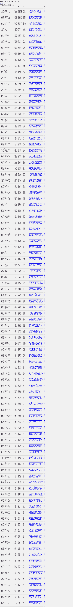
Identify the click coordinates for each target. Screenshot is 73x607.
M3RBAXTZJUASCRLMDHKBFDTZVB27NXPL (35, 433)
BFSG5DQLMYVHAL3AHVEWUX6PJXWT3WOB (35, 549)
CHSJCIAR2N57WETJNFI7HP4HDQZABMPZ (35, 518)
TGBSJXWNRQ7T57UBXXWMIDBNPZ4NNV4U (35, 89)
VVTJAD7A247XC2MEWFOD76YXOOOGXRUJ (35, 542)
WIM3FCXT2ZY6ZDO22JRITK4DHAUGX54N (35, 532)
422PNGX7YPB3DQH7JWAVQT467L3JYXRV (35, 595)
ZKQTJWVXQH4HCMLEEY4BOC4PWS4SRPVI (35, 405)
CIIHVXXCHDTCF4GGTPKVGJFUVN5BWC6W (35, 393)
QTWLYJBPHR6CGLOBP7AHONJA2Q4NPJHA (35, 130)
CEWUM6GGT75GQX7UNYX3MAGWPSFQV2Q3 (36, 416)
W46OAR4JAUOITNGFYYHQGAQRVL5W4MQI (35, 37)
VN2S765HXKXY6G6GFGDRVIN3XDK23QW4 (35, 247)
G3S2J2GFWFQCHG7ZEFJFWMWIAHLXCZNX (35, 179)
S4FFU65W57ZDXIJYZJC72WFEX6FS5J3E (35, 519)
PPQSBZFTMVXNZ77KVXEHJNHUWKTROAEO (35, 562)
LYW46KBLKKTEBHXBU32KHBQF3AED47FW (35, 525)
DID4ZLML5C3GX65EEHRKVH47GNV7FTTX (35, 242)
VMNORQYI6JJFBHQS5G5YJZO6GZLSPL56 (35, 596)
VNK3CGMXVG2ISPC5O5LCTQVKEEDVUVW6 (35, 206)
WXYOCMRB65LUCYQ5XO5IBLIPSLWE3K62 (35, 427)
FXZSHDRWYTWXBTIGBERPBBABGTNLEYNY (35, 366)
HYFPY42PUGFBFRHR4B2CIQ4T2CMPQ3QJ (35, 152)
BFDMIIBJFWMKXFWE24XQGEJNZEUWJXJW (35, 167)
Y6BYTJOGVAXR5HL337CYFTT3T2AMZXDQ (35, 240)
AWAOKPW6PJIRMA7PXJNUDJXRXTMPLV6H (35, 507)
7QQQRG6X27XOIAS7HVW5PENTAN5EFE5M (35, 444)
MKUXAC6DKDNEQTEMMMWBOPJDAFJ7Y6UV (35, 495)
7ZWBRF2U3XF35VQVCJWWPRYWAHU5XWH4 (35, 369)
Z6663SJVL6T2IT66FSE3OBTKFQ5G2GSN (35, 305)
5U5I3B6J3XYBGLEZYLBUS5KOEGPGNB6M (35, 29)
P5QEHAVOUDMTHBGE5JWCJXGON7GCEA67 (35, 554)
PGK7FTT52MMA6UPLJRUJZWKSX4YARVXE (35, 121)
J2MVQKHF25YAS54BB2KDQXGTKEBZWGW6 (35, 584)
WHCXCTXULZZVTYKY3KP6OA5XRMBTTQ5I (35, 508)
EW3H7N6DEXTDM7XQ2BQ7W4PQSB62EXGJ (35, 259)
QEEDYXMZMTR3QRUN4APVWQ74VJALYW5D (35, 241)
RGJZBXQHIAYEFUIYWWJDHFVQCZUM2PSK (35, 375)
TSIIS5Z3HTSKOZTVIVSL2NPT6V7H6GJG (35, 566)
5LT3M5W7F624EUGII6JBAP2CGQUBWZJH (35, 294)
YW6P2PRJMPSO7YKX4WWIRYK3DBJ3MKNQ (35, 342)
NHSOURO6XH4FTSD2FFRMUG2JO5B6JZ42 (35, 174)
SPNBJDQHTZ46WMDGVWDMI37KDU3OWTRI (35, 156)
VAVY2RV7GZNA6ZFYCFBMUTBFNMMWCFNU (35, 17)
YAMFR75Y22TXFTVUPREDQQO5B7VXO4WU (35, 7)
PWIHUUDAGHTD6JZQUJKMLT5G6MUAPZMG (35, 512)
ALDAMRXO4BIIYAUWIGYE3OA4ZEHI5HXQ (35, 67)
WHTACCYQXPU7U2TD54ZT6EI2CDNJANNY (35, 154)
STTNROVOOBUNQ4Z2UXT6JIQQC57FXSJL (35, 218)
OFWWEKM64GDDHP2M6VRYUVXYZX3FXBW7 (36, 462)
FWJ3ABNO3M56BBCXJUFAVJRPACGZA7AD (35, 592)
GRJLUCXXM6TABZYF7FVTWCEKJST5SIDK (35, 136)
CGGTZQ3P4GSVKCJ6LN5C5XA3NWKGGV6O (35, 182)
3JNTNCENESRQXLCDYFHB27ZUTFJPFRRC (35, 184)
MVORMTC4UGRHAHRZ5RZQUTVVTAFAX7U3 (35, 488)
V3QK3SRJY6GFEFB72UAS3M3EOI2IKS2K (35, 36)
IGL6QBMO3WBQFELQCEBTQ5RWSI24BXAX (35, 398)
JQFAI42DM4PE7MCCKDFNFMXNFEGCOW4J (35, 83)
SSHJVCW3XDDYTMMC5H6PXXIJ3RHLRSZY (35, 186)
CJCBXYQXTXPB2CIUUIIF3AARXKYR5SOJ (35, 252)
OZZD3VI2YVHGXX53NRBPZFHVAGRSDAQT (35, 302)
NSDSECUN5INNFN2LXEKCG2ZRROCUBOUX (35, 409)
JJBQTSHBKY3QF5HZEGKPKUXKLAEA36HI (35, 227)
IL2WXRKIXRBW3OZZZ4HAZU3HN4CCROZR (35, 368)
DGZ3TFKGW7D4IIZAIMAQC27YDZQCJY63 (35, 253)
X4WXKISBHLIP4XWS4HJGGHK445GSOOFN (35, 480)
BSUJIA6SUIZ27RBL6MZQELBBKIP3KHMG (35, 287)
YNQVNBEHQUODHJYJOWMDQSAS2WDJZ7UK (35, 55)
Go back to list (2, 3)
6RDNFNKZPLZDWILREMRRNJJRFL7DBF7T (35, 555)
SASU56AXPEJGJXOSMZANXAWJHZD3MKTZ (35, 434)
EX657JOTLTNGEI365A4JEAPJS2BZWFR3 (35, 211)
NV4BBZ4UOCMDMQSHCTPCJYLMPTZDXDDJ (35, 120)
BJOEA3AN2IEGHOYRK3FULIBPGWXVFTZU (35, 435)
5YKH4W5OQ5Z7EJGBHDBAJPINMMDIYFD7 (35, 446)
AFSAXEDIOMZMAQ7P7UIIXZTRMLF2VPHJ (35, 97)
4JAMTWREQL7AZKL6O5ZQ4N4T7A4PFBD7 (35, 482)
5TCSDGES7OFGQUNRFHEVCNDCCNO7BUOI (35, 483)
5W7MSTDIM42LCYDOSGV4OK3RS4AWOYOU (35, 496)
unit (44, 7)
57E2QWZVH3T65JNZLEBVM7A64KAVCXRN (35, 181)
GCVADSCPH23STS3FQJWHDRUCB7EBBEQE (35, 24)
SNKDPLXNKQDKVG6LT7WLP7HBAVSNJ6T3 (35, 205)
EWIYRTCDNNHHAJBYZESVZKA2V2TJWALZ (35, 126)
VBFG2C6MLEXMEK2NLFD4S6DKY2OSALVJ (35, 445)
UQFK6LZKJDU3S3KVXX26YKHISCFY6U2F (35, 270)
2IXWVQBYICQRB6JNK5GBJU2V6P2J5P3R (35, 417)
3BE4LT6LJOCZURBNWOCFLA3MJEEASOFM (35, 236)
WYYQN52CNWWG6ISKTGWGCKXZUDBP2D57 (35, 94)
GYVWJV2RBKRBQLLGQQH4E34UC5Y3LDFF (35, 493)
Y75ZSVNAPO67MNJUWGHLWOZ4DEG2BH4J (35, 264)
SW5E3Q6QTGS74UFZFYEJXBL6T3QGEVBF (35, 463)
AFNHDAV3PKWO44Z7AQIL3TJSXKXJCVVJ (35, 339)
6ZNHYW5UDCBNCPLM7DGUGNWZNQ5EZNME (36, 283)
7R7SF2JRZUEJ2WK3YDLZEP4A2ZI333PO (35, 107)
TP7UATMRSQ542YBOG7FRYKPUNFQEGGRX (35, 288)
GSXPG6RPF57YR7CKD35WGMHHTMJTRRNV (35, 585)
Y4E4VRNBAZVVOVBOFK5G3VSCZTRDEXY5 (35, 498)
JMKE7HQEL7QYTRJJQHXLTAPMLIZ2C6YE (35, 188)
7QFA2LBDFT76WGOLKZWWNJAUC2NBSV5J (35, 31)
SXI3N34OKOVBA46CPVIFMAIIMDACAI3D (35, 381)
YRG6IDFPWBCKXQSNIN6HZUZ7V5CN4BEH (35, 487)
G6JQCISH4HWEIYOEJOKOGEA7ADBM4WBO (35, 200)
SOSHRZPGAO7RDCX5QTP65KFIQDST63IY (35, 72)
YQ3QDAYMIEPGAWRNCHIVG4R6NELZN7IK (35, 251)
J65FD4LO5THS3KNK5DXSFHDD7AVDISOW (35, 453)
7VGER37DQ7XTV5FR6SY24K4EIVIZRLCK (35, 41)
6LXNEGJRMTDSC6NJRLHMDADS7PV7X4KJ (35, 229)
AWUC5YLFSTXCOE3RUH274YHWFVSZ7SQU (35, 40)
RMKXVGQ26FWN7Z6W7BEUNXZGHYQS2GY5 (35, 397)
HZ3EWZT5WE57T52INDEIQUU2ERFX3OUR (35, 429)
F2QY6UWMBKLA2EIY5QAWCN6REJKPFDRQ (35, 470)
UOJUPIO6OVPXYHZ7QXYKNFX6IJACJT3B (35, 142)
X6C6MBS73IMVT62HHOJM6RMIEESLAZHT (35, 580)
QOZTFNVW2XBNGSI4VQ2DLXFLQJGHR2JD (35, 350)
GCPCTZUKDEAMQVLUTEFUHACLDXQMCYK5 (35, 344)
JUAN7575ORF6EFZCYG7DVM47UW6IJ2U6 (35, 169)
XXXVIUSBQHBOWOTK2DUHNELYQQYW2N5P (35, 337)
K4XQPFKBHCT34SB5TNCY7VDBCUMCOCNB (35, 65)
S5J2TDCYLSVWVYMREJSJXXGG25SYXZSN (35, 505)
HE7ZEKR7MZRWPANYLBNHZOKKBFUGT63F (35, 529)
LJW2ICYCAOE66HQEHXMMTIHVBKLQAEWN (35, 282)
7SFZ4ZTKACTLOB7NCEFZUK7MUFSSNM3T (35, 367)
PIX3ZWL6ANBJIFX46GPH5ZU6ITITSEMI (35, 266)
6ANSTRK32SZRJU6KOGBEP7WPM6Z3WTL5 (35, 415)
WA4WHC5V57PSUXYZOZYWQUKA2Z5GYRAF (35, 471)
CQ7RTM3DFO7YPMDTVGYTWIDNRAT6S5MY (35, 34)
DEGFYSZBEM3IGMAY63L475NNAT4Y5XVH (35, 139)
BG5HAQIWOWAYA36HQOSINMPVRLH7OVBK (35, 168)
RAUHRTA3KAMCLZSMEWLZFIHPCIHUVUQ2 (35, 90)
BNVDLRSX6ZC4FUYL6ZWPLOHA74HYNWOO (35, 530)
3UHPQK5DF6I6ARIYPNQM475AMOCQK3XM (35, 547)
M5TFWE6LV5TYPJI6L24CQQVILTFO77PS (35, 469)
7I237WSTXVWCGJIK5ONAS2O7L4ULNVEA (35, 392)
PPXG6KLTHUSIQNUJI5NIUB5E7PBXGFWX (35, 53)
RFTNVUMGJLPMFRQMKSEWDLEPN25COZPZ (35, 70)
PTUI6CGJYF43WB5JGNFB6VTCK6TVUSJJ (35, 578)
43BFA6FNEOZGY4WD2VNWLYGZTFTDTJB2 (35, 451)
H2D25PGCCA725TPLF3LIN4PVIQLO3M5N (35, 271)
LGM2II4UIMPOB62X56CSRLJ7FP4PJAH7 (35, 324)
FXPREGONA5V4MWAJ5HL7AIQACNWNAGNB (35, 109)
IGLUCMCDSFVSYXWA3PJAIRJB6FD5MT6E (35, 85)
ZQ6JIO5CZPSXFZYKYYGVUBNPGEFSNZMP (35, 265)
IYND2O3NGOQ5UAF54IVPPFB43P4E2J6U (35, 320)
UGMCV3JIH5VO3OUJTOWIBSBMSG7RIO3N (35, 420)
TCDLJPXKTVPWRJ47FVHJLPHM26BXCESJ (35, 11)
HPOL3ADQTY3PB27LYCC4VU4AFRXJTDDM (35, 91)
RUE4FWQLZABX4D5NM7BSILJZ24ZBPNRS (35, 42)
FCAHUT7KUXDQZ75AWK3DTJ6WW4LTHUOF (35, 317)
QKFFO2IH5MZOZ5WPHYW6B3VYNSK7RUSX (35, 254)
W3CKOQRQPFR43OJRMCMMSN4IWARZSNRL (35, 172)
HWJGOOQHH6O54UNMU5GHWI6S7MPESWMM (36, 501)
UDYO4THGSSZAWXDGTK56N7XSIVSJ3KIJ (35, 185)
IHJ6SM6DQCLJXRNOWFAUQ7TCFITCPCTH (35, 603)
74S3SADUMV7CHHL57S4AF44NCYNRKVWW (35, 66)
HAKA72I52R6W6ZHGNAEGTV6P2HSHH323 (35, 372)
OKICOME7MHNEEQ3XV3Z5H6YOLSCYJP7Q (35, 452)
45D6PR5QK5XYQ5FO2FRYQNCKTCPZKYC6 (35, 535)
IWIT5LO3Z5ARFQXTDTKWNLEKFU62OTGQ (35, 13)
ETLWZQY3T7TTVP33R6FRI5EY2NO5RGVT (35, 170)
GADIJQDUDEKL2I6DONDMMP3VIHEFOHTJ (35, 306)
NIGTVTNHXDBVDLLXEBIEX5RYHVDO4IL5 (35, 164)
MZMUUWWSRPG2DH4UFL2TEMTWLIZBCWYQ (36, 411)
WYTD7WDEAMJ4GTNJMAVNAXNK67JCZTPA (35, 577)
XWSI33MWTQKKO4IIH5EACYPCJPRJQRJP (35, 355)
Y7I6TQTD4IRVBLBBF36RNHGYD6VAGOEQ (35, 300)
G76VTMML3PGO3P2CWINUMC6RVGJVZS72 (35, 441)
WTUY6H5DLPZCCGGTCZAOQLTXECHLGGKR (35, 414)
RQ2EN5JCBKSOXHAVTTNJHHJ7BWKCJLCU (35, 234)
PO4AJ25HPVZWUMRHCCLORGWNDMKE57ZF (36, 58)
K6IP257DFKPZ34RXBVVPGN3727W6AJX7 (35, 146)
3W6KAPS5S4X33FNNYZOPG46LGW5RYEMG (35, 524)
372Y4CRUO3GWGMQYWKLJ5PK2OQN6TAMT (35, 103)
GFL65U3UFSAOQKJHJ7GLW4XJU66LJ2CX (35, 22)
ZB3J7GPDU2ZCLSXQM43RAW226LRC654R (35, 30)
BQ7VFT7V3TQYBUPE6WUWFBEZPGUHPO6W (35, 511)
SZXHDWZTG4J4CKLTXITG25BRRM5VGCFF (35, 18)
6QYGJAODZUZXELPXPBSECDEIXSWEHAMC (35, 459)
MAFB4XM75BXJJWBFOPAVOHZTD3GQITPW (35, 47)
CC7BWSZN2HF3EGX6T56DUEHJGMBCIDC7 (35, 204)
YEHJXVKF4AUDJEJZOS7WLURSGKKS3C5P (35, 144)
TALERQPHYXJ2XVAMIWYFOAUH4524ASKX (35, 209)
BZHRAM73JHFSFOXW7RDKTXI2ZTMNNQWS (35, 604)
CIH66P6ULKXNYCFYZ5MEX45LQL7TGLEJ (35, 54)
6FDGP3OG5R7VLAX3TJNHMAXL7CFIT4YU (35, 543)
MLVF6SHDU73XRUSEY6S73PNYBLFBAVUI (35, 148)
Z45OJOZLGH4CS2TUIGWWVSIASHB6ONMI (35, 284)
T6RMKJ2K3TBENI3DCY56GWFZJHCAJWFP (35, 295)
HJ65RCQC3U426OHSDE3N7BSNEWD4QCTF (35, 402)
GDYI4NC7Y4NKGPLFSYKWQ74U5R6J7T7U (35, 506)
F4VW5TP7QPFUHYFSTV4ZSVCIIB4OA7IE (35, 323)
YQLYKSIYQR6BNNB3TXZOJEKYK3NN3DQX (35, 311)
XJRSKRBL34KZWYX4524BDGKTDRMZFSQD (35, 361)
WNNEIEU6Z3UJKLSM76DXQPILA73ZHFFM (35, 348)
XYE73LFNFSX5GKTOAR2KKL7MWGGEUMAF (35, 573)
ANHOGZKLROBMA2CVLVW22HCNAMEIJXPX (35, 410)
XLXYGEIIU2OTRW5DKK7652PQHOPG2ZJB (35, 438)
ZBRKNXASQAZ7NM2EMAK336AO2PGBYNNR (35, 378)
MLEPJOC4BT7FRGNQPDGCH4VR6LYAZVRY (35, 458)
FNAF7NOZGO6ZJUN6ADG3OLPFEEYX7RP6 (35, 450)
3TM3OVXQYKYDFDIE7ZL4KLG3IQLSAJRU (35, 428)
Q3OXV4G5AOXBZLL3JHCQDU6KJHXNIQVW (35, 374)
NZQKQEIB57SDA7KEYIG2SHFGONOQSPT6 (35, 426)
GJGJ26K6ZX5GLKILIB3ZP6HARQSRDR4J (35, 556)
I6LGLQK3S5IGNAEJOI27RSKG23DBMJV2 (35, 486)
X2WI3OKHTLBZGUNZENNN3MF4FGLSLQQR (35, 194)
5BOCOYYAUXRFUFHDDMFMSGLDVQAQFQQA (36, 373)
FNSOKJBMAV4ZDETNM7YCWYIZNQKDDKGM (35, 423)
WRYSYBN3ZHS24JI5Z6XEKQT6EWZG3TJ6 (35, 212)
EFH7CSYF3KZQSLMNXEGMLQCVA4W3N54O (35, 553)
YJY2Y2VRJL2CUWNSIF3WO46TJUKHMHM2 (35, 269)
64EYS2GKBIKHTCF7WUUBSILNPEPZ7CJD (35, 591)
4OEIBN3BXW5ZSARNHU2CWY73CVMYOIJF (35, 217)
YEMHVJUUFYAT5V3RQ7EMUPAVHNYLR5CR (35, 522)
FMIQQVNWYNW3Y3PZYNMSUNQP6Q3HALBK (36, 235)
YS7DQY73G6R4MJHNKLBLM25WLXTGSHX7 (35, 362)
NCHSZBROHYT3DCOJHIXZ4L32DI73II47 (35, 257)
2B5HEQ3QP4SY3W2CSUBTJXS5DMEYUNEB (35, 356)
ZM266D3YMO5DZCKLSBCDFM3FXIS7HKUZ (35, 457)
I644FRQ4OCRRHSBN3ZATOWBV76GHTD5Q (35, 64)
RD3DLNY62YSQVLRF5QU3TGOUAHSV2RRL (35, 149)
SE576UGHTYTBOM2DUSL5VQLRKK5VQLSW (35, 79)
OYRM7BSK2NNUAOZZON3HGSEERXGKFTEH (35, 46)
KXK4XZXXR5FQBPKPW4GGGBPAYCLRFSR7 (35, 158)
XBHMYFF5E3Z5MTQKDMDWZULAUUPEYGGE (36, 571)
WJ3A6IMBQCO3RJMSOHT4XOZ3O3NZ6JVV (35, 114)
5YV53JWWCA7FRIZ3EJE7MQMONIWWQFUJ (35, 331)
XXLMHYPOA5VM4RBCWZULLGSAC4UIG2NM (35, 567)
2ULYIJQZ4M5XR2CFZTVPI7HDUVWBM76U (35, 260)
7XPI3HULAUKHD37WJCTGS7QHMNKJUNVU (35, 293)
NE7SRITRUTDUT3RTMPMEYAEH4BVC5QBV (35, 192)
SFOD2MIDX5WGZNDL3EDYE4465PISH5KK (35, 119)
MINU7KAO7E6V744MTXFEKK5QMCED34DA (35, 9)
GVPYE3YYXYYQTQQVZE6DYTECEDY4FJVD (35, 326)
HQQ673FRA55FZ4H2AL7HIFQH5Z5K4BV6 (35, 318)
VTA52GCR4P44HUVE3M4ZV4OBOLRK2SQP (35, 550)
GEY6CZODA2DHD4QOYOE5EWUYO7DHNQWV (36, 275)
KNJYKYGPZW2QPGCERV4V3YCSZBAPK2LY (35, 357)
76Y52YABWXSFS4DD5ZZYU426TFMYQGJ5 (35, 385)
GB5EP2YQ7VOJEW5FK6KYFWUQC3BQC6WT (35, 313)
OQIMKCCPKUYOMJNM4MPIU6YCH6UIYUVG (35, 349)
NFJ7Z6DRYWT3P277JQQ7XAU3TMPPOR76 (35, 408)
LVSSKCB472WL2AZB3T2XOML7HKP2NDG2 (35, 494)
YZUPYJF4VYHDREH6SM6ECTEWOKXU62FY (35, 163)
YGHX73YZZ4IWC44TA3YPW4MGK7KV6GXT (35, 338)
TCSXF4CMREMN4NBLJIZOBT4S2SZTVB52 (35, 23)
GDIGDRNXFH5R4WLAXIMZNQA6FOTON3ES (35, 465)
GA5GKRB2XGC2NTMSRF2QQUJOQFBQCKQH (35, 568)
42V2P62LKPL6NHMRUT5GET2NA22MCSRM (35, 157)
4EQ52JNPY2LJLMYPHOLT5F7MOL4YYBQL (35, 118)
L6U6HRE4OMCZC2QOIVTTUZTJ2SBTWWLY (35, 502)
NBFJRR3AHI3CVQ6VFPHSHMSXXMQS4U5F (35, 343)
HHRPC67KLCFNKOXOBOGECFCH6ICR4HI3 (35, 155)
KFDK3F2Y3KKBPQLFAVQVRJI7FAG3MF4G (35, 108)
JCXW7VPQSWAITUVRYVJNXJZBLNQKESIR (35, 391)
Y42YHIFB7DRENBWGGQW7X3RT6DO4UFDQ (35, 538)
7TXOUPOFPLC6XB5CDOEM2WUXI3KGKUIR (35, 296)
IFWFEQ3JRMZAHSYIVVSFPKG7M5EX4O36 (35, 193)
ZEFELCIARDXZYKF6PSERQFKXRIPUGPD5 (35, 290)
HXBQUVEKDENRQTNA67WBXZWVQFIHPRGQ (35, 187)
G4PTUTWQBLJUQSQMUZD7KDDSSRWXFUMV (36, 481)
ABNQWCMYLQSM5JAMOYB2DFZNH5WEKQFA (36, 301)
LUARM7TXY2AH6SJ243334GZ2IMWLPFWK (35, 71)
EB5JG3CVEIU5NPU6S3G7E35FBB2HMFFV (35, 61)
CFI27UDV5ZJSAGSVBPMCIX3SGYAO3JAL (35, 106)
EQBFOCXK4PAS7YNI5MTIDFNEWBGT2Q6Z (35, 447)
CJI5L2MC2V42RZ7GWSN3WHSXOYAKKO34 (35, 150)
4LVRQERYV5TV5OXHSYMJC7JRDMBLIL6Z (35, 309)
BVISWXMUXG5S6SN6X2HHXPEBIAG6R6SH (35, 138)
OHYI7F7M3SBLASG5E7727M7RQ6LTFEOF (35, 537)
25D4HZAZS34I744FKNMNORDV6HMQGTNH (35, 151)
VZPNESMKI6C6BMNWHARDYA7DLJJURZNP (35, 333)
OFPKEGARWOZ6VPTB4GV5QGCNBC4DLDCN (35, 474)
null (29, 360)
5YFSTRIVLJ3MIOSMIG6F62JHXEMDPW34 (35, 277)
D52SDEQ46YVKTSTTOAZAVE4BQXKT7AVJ (35, 113)
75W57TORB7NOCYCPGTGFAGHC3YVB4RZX (35, 354)
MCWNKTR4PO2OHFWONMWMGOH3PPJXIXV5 (36, 520)
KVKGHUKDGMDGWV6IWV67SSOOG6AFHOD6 (36, 468)
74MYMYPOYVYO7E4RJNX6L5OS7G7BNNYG (35, 312)
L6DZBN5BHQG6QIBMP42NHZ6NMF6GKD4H (36, 379)
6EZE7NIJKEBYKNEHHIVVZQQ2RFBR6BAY (35, 49)
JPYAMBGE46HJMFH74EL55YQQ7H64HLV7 (35, 76)
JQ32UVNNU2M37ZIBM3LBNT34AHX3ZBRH (35, 132)
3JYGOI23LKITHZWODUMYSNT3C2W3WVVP (35, 95)
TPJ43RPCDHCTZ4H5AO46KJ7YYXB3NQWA (35, 233)
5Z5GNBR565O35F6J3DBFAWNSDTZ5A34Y (35, 347)
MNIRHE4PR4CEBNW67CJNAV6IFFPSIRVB (35, 602)
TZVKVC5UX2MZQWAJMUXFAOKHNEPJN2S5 (35, 363)
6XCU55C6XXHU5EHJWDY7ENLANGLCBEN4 (35, 160)
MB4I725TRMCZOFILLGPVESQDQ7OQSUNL (35, 145)
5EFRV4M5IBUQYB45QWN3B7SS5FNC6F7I (35, 565)
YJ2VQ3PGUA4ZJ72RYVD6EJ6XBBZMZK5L (35, 43)
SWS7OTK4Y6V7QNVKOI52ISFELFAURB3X (35, 176)
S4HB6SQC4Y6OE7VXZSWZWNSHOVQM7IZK (35, 173)
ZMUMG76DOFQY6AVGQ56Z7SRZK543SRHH (35, 96)
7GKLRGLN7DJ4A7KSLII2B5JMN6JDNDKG (35, 222)
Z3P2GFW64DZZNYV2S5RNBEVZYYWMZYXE (35, 245)
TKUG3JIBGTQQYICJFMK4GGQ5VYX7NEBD (35, 484)
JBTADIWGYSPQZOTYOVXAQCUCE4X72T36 (35, 166)
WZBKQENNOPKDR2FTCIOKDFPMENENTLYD (35, 319)
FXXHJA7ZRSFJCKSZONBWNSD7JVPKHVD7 (35, 513)
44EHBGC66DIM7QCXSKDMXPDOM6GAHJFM (35, 246)
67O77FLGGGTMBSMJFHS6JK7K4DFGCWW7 (35, 345)
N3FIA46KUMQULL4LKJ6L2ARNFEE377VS (35, 77)
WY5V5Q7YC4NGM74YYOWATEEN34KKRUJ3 (35, 399)
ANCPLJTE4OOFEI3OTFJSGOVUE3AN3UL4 (35, 78)
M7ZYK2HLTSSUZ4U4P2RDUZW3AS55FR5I (35, 248)
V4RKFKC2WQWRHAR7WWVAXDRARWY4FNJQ (36, 191)
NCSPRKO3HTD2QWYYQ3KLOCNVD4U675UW (35, 73)
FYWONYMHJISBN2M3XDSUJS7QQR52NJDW (35, 504)
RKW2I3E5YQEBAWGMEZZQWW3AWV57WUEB (36, 124)
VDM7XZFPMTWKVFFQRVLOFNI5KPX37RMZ (35, 210)
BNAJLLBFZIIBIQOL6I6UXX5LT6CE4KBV (35, 307)
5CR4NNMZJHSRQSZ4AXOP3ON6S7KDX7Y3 (35, 456)
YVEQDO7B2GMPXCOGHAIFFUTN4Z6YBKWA (35, 351)
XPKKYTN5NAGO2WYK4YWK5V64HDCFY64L (35, 224)
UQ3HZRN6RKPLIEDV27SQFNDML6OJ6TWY (35, 330)
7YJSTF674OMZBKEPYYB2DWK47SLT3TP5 (35, 579)
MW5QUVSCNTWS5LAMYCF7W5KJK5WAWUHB (36, 329)
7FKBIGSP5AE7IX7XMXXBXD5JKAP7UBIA (35, 102)
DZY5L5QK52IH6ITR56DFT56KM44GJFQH (35, 396)
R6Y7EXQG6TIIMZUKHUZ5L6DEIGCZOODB (35, 82)
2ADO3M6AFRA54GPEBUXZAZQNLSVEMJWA (35, 560)
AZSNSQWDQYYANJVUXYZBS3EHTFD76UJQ (35, 332)
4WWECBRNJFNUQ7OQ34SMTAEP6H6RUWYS (35, 88)
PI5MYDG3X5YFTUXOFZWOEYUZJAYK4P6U (35, 197)
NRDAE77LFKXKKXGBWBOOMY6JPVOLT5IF (35, 421)
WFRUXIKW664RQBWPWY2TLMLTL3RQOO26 (35, 223)
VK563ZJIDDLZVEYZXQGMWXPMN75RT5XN (35, 143)
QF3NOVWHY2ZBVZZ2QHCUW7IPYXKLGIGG (35, 439)
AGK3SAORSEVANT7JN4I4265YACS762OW (35, 314)
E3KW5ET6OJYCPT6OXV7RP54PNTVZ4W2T (35, 475)
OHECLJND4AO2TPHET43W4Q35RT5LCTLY (35, 308)
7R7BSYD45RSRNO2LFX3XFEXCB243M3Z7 (35, 559)
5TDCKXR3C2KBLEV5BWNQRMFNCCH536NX (35, 162)
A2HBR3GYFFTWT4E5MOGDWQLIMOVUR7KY (35, 112)
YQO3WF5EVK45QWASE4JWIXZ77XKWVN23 (35, 510)
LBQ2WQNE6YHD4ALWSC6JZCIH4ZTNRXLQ (35, 517)
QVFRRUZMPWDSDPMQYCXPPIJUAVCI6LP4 (35, 258)
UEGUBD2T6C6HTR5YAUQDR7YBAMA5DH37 (35, 386)
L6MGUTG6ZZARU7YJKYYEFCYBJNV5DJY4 (35, 387)
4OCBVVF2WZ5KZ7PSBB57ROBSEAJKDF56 (35, 327)
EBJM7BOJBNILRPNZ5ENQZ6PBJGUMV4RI (35, 384)
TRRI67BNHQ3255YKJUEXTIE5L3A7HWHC (35, 477)
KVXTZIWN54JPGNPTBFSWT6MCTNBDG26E (35, 561)
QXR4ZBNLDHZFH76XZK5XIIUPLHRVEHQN (35, 544)
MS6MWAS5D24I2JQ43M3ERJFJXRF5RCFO (35, 500)
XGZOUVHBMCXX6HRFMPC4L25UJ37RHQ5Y (35, 278)
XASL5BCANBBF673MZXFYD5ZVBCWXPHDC (35, 325)
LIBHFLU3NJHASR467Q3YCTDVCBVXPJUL (35, 531)
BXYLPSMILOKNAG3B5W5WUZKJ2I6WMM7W (35, 16)
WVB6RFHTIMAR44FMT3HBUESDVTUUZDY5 (35, 404)
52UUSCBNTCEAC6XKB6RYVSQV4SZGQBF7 (35, 19)
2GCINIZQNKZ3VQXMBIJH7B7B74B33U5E (35, 134)
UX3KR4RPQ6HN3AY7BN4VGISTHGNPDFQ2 (35, 541)
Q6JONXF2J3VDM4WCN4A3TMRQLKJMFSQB (35, 216)
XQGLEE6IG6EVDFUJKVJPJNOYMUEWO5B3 (35, 476)
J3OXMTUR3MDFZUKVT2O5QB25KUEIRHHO (35, 335)
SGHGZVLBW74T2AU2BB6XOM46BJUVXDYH (35, 489)
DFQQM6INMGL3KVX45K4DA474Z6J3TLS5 (35, 526)
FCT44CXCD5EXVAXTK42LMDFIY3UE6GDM (35, 601)
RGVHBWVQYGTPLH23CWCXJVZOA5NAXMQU (35, 125)
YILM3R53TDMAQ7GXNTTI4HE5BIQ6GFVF (35, 572)
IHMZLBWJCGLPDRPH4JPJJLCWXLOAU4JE (35, 10)
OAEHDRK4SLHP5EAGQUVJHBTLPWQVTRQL (35, 84)
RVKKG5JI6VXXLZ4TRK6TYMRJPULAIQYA (35, 100)
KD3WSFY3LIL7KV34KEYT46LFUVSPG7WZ (35, 137)
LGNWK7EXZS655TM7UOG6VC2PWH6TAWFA (35, 432)
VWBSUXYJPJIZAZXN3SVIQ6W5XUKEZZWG (35, 590)
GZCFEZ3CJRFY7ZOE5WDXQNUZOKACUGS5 (35, 536)
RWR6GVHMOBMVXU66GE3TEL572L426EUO (35, 380)
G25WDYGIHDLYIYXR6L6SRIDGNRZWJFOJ (35, 127)
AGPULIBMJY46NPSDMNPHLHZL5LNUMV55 (35, 440)
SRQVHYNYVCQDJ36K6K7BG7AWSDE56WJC (35, 101)
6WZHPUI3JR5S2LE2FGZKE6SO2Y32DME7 (35, 35)
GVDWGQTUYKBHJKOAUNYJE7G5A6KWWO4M (36, 48)
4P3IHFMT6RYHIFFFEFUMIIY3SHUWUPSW (35, 492)
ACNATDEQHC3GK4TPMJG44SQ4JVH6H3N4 (35, 390)
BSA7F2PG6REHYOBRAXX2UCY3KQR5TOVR (35, 215)
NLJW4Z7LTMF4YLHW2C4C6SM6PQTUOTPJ (35, 589)
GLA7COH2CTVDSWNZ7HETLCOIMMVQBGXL (35, 161)
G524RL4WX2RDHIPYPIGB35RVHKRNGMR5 (35, 175)
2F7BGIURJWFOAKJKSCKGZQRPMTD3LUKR (35, 221)
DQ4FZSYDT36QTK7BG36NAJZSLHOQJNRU (35, 299)
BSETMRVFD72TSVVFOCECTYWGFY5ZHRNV (35, 514)
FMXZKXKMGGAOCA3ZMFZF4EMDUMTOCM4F (36, 464)
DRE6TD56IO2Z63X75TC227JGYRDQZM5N (35, 52)
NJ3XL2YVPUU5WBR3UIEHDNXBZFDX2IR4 (35, 12)
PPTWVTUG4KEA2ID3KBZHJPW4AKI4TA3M (35, 586)
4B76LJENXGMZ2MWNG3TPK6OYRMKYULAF (35, 131)
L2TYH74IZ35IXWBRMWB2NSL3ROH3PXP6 (35, 60)
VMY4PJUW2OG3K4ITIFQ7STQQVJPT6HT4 (35, 199)
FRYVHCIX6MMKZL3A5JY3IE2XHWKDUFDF (35, 583)
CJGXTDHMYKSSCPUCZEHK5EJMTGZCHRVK (35, 574)
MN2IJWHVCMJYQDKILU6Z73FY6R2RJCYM (35, 180)
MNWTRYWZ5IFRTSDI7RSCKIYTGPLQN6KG (35, 281)
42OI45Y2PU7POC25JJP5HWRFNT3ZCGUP (35, 336)
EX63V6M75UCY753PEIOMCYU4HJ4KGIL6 (35, 276)
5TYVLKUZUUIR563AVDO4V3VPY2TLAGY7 (35, 25)
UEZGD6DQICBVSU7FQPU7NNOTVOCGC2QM (35, 59)
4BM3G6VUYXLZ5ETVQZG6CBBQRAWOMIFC (35, 548)
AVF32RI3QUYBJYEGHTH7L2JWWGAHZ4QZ (35, 289)
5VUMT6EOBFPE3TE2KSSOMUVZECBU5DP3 (35, 272)
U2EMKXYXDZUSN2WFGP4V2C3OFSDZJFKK (35, 230)
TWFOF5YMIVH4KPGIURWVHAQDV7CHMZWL (35, 263)
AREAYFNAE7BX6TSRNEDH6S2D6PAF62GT (35, 239)
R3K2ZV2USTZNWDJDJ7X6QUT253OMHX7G (35, 499)
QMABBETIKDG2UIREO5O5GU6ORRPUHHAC (35, 203)
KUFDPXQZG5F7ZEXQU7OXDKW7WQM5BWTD (36, 403)
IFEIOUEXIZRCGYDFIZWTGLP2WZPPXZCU (35, 321)
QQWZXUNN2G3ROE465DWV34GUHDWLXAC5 (36, 115)
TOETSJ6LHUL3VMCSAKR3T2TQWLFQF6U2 (35, 133)
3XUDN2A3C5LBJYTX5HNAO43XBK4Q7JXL (35, 228)
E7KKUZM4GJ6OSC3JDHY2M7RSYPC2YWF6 (35, 523)
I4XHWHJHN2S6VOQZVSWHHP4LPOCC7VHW (35, 198)
